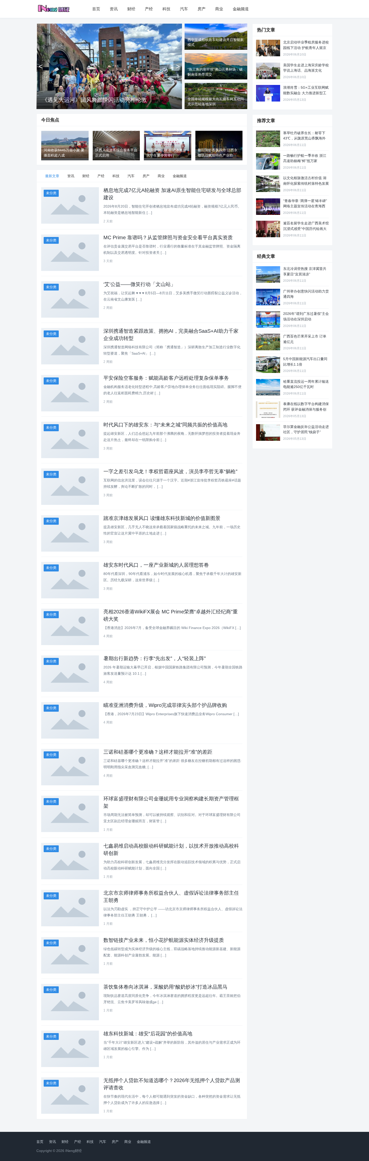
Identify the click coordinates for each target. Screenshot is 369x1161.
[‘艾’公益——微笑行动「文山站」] (70, 299)
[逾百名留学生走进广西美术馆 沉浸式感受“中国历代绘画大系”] (268, 229)
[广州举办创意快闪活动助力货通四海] (268, 297)
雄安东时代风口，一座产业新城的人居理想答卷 (156, 565)
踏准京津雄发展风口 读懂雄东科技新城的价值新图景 (161, 518)
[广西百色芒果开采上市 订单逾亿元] (268, 342)
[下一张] (177, 66)
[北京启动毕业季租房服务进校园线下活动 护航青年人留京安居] (268, 48)
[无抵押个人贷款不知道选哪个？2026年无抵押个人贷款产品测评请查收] (70, 1095)
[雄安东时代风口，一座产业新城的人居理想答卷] (70, 580)
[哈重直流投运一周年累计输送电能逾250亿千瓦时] (268, 387)
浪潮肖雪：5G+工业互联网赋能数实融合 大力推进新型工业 (306, 92)
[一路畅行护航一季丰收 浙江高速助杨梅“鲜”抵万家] (268, 161)
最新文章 (52, 176)
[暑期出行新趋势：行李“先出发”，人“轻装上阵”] (70, 673)
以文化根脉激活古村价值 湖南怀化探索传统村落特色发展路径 (306, 183)
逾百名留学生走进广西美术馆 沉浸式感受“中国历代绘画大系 (306, 228)
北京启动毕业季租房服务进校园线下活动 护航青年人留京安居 (306, 47)
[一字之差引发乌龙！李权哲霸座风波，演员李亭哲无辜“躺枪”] (70, 486)
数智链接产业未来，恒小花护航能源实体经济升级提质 (163, 940)
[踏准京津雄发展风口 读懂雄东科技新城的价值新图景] (70, 533)
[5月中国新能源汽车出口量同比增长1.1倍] (268, 364)
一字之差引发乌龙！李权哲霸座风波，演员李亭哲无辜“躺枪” (170, 471)
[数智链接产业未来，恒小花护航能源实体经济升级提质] (70, 955)
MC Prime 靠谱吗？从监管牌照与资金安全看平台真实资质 (168, 237)
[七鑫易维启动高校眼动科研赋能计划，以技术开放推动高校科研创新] (70, 861)
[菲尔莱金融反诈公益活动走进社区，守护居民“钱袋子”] (268, 432)
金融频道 (241, 9)
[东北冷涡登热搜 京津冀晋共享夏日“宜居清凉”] (268, 274)
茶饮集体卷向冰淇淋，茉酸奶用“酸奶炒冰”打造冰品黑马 (165, 987)
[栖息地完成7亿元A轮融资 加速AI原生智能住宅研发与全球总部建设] (70, 205)
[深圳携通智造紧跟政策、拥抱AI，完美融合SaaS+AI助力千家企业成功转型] (70, 346)
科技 (166, 9)
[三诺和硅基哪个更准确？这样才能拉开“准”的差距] (70, 767)
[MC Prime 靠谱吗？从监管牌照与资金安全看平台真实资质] (70, 252)
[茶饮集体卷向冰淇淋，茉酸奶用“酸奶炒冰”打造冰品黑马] (70, 1002)
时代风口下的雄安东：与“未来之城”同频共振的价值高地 (165, 424)
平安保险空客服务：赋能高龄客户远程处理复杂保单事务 (166, 378)
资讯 (114, 9)
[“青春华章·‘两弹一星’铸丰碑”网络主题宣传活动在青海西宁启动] (268, 206)
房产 (202, 9)
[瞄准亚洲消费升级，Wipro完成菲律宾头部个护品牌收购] (70, 720)
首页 (96, 9)
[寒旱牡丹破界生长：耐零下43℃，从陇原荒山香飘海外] (268, 138)
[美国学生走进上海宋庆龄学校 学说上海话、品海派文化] (268, 71)
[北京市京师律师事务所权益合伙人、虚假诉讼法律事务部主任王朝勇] (70, 908)
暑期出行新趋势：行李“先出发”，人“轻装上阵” (154, 658)
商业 (219, 9)
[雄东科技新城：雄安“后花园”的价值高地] (70, 1049)
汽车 (184, 9)
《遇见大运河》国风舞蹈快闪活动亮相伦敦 (94, 100)
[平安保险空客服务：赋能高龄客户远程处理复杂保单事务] (70, 393)
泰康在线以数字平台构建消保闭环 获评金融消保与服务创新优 (306, 409)
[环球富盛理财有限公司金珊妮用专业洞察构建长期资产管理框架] (70, 814)
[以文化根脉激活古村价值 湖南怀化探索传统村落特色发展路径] (268, 183)
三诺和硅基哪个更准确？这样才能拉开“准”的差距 (157, 752)
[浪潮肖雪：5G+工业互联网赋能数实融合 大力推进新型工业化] (268, 93)
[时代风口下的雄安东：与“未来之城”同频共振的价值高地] (70, 440)
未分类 (51, 193)
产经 (149, 9)
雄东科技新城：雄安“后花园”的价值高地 (147, 1033)
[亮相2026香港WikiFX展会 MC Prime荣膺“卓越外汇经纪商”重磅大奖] (70, 627)
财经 (131, 9)
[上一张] (40, 66)
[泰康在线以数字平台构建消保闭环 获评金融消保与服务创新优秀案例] (268, 409)
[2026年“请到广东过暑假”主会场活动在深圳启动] (268, 319)
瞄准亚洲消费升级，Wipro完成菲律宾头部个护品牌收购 (165, 705)
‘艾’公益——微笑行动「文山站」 (139, 284)
